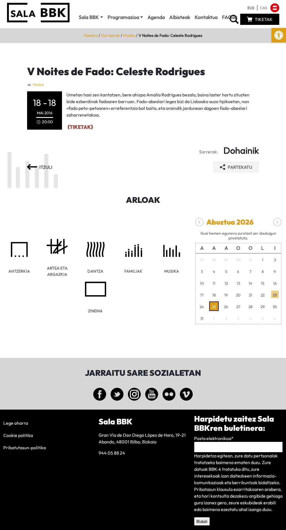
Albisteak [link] (179, 17)
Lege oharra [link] (15, 423)
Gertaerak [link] (110, 35)
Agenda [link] (156, 17)
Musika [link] (129, 35)
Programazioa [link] (123, 17)
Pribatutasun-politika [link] (24, 447)
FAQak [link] (229, 17)
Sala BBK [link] (89, 17)
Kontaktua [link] (206, 17)
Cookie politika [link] (18, 435)
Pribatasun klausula (213, 489)
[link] (278, 35)
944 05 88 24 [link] (112, 453)
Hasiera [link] (91, 35)
